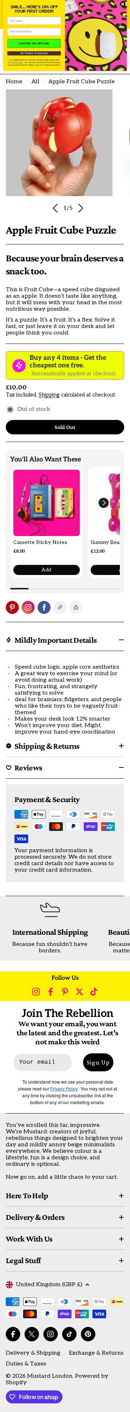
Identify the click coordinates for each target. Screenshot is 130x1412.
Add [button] (46, 570)
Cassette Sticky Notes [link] (40, 542)
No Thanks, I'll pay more (34, 53)
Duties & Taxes (26, 1363)
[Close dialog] (123, 4)
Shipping (49, 395)
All (35, 82)
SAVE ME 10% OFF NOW (34, 43)
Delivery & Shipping (33, 1353)
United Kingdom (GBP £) (49, 1284)
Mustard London (50, 1376)
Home (14, 82)
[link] (46, 503)
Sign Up (98, 1062)
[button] (104, 503)
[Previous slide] (55, 208)
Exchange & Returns (96, 1353)
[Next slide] (80, 208)
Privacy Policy (17, 62)
